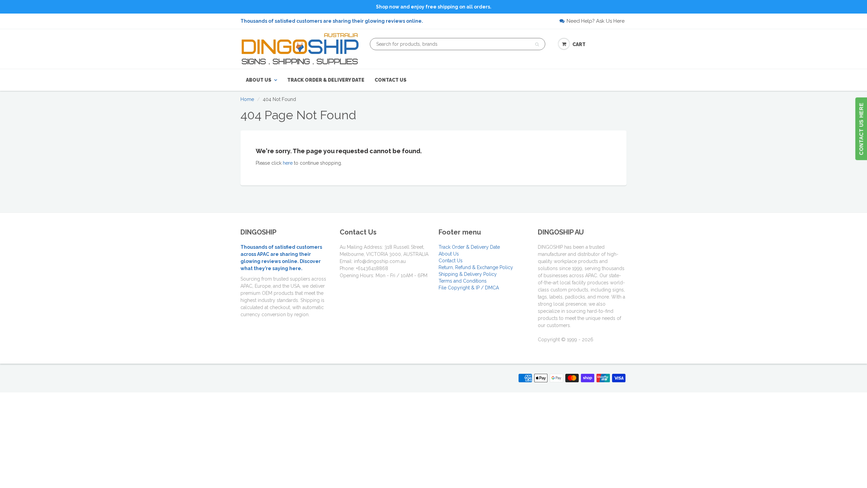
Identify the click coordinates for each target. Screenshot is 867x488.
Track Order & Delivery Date (325, 80)
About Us (258, 80)
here (288, 163)
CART (579, 44)
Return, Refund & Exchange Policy (476, 267)
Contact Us (390, 80)
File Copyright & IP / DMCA (469, 287)
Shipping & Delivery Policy (468, 274)
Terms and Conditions (463, 281)
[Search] (537, 44)
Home (247, 99)
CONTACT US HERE (861, 129)
